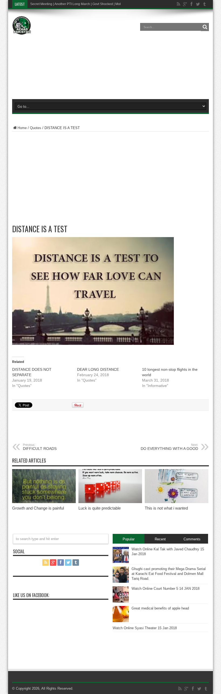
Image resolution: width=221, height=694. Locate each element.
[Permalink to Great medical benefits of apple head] (121, 621)
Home (22, 128)
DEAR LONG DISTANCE (98, 369)
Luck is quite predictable (99, 508)
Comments (192, 539)
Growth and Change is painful (38, 508)
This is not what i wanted (166, 508)
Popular (128, 539)
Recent (160, 539)
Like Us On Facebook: (31, 595)
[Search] (205, 27)
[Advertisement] (110, 55)
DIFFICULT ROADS (40, 447)
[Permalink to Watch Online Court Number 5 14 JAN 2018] (121, 601)
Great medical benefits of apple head (160, 608)
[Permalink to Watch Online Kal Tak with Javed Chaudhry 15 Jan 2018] (121, 562)
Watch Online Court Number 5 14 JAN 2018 (165, 589)
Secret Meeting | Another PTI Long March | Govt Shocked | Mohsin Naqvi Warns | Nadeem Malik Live (103, 4)
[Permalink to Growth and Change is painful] (44, 502)
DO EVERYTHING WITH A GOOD (169, 447)
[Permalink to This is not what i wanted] (176, 502)
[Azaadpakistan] (21, 30)
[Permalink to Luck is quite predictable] (110, 502)
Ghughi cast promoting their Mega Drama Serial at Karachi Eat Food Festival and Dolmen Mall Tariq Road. (169, 574)
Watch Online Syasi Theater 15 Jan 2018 (145, 628)
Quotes (35, 128)
